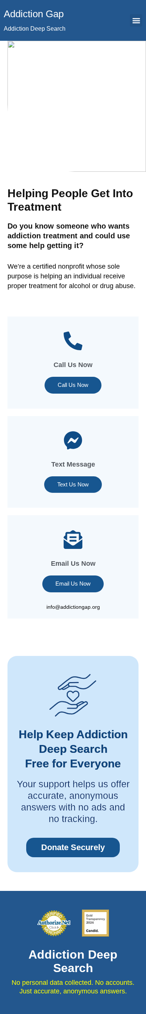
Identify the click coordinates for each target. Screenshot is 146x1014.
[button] (136, 20)
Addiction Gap (34, 13)
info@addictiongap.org (73, 607)
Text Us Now (73, 485)
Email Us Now (73, 584)
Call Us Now (73, 365)
